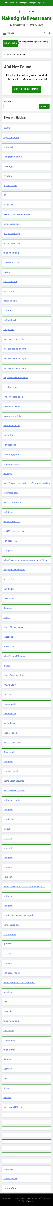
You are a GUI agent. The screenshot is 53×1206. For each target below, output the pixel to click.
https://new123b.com (13, 1107)
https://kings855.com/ (14, 656)
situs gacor (8, 1169)
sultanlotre (8, 598)
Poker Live (8, 646)
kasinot (6, 272)
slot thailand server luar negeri (18, 915)
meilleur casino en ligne (14, 339)
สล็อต (6, 1088)
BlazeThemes (28, 1201)
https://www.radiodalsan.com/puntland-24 (24, 886)
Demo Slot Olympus (13, 627)
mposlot (7, 1097)
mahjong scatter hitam (14, 569)
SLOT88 (7, 944)
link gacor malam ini (13, 156)
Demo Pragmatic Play (13, 675)
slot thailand (9, 819)
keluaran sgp (9, 1040)
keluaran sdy (9, 704)
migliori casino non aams (15, 377)
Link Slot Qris (9, 713)
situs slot (7, 838)
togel (5, 1078)
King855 (7, 829)
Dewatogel (8, 752)
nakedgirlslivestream (26, 18)
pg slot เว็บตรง (10, 185)
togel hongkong (11, 252)
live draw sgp (10, 387)
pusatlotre (8, 637)
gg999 (6, 128)
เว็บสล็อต (7, 176)
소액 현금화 (8, 579)
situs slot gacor (10, 1178)
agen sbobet (9, 291)
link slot (7, 694)
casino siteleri (10, 733)
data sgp (7, 473)
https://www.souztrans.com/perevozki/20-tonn (26, 560)
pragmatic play (10, 492)
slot (5, 1001)
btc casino (8, 204)
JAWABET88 (9, 685)
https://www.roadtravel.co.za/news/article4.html (26, 483)
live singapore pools (13, 396)
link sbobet (8, 1030)
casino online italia (12, 416)
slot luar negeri (10, 771)
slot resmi (8, 147)
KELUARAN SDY (11, 262)
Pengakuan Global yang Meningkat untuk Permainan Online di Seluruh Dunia (25, 3)
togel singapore (11, 137)
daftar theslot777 (11, 521)
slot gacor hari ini (11, 800)
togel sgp (8, 166)
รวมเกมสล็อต (9, 1188)
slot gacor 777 (10, 540)
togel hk (7, 1011)
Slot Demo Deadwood (14, 790)
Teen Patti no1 (10, 281)
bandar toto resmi (12, 502)
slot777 (6, 617)
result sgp (8, 992)
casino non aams (11, 406)
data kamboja (10, 300)
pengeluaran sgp (11, 224)
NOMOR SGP (9, 934)
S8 (4, 195)
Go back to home (26, 89)
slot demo (8, 512)
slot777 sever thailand (14, 531)
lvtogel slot (8, 329)
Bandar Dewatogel (12, 742)
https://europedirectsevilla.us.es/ (19, 982)
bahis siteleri (9, 723)
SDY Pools (8, 589)
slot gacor (8, 550)
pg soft (6, 665)
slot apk (7, 310)
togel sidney (9, 1049)
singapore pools (11, 464)
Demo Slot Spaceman (13, 781)
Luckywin (7, 1069)
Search (7, 101)
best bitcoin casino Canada (16, 214)
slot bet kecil (9, 320)
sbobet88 (8, 435)
